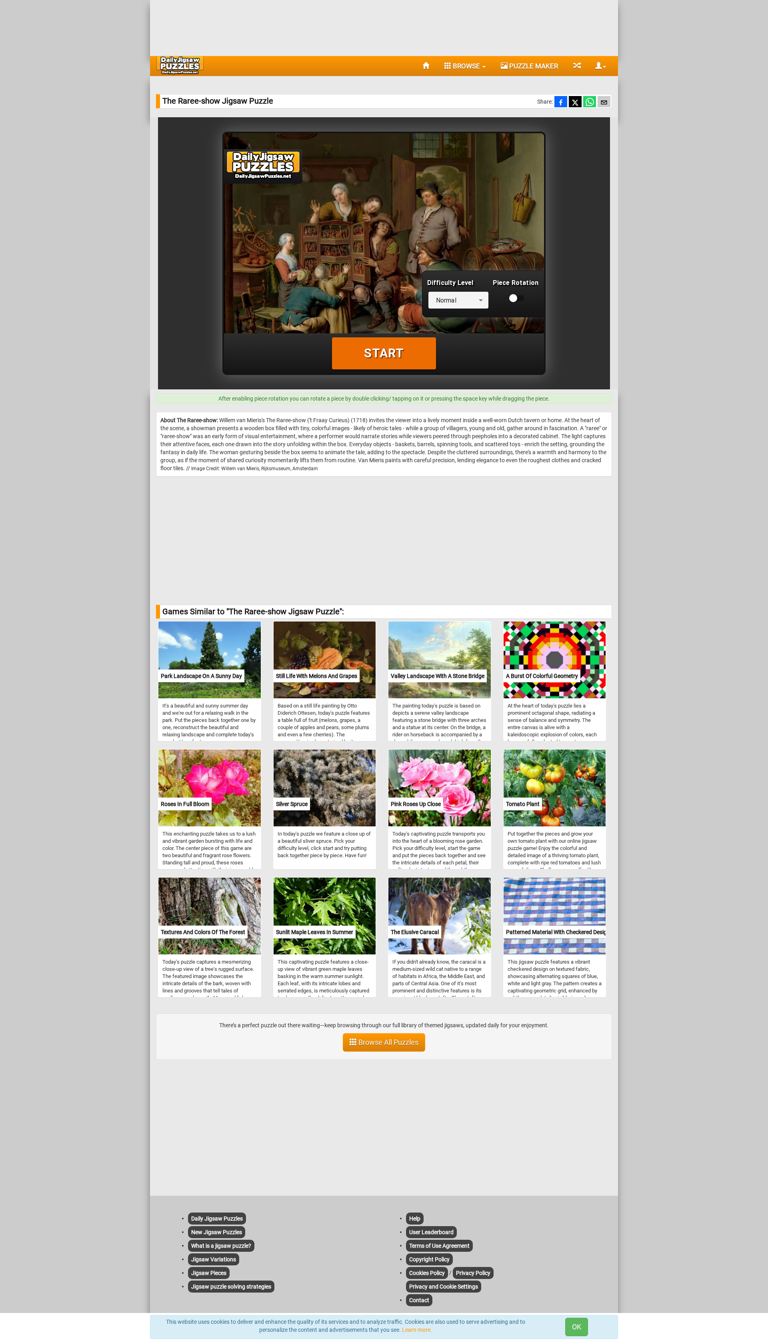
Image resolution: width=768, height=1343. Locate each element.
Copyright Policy (429, 1259)
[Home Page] (425, 66)
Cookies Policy (427, 1273)
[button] (597, 66)
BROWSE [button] (466, 66)
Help (414, 1218)
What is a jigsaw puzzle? (221, 1246)
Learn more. (417, 1330)
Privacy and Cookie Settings (443, 1286)
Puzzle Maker (533, 66)
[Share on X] (575, 102)
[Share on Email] (604, 102)
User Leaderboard (431, 1232)
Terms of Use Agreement (439, 1246)
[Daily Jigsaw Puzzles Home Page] (180, 65)
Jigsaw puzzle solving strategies (231, 1286)
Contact (419, 1300)
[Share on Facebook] (560, 102)
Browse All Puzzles (387, 1042)
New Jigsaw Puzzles (216, 1232)
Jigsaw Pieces (208, 1273)
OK (576, 1327)
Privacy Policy (473, 1273)
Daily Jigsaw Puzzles (217, 1218)
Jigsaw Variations (213, 1259)
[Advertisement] (384, 26)
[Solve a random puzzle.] (576, 66)
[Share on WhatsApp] (589, 102)
